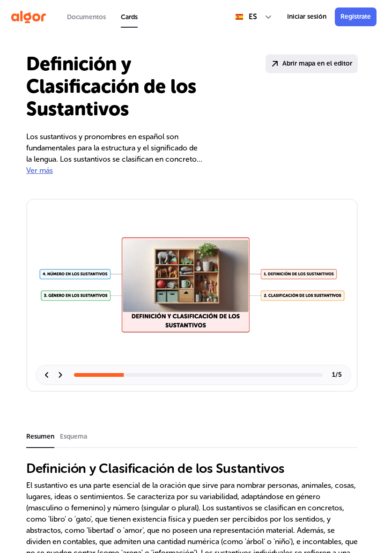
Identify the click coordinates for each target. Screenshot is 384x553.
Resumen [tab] (40, 437)
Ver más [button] (39, 170)
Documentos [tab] (86, 17)
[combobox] (254, 17)
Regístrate (355, 17)
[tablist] (102, 17)
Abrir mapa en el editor (317, 63)
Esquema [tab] (73, 437)
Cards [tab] (129, 17)
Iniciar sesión (306, 17)
